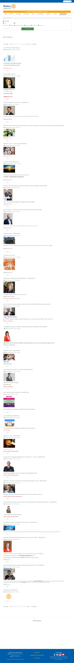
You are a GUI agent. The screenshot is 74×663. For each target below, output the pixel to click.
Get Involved (26, 14)
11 (17, 44)
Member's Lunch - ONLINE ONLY (11, 233)
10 (14, 44)
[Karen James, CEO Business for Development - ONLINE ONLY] (9, 287)
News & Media (40, 14)
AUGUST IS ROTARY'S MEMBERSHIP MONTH (37, 11)
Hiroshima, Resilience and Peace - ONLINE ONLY (16, 102)
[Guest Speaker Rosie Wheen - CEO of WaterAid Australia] (9, 377)
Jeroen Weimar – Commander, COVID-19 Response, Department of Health (22, 209)
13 (22, 44)
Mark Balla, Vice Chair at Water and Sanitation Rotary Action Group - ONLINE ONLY (25, 481)
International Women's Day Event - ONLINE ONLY (16, 392)
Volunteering (41, 25)
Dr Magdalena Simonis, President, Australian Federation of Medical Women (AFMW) (25, 326)
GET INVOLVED (37, 658)
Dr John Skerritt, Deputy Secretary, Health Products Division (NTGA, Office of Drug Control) (26, 304)
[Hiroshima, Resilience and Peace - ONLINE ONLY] (9, 110)
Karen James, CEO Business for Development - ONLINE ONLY (19, 278)
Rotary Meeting (34, 25)
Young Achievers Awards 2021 (11, 161)
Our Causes (18, 14)
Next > (28, 44)
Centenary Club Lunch (9, 255)
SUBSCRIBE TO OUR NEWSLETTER (37, 655)
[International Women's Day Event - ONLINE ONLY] (9, 401)
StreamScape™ (59, 659)
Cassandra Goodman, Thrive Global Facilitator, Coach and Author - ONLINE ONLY (24, 537)
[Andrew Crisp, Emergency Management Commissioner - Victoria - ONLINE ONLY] (8, 465)
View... (7, 70)
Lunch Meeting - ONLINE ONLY (11, 415)
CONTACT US (37, 652)
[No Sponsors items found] (8, 635)
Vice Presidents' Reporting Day (11, 48)
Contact (54, 14)
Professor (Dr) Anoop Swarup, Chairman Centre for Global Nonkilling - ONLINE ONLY (25, 185)
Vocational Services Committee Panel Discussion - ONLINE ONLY (20, 522)
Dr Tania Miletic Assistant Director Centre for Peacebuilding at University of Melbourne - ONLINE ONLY (30, 502)
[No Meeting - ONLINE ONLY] (8, 596)
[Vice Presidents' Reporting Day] (9, 56)
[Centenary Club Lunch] (9, 264)
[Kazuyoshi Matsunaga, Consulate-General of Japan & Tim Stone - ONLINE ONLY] (9, 574)
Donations (48, 14)
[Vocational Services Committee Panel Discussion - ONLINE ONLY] (9, 528)
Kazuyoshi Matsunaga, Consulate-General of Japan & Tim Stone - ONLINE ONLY (23, 565)
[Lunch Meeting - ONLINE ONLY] (9, 422)
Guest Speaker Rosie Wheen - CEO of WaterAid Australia (18, 369)
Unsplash (11, 449)
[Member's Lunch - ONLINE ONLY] (9, 240)
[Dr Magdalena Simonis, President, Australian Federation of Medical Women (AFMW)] (7, 335)
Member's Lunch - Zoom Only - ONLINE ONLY (15, 143)
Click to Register (6, 430)
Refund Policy (60, 658)
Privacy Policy (53, 658)
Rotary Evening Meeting (19, 25)
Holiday (11, 25)
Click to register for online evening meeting (12, 496)
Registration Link (7, 156)
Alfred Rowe (7, 449)
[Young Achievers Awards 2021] (9, 168)
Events (33, 14)
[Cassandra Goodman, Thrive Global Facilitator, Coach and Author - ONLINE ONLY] (7, 546)
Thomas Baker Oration (9, 74)
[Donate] (71, 658)
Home (4, 18)
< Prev (11, 44)
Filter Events (28, 28)
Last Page (34, 44)
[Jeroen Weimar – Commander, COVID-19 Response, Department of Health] (8, 218)
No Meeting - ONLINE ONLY (10, 590)
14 (25, 44)
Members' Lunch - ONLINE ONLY (11, 350)
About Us (11, 14)
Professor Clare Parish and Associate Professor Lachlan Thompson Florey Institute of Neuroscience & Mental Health (33, 125)
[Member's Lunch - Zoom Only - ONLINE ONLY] (9, 150)
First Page (6, 44)
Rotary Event (27, 25)
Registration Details (7, 363)
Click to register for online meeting (10, 451)
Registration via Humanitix (9, 345)
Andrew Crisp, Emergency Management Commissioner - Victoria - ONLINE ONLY (24, 457)
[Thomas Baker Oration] (9, 82)
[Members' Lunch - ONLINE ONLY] (9, 357)
